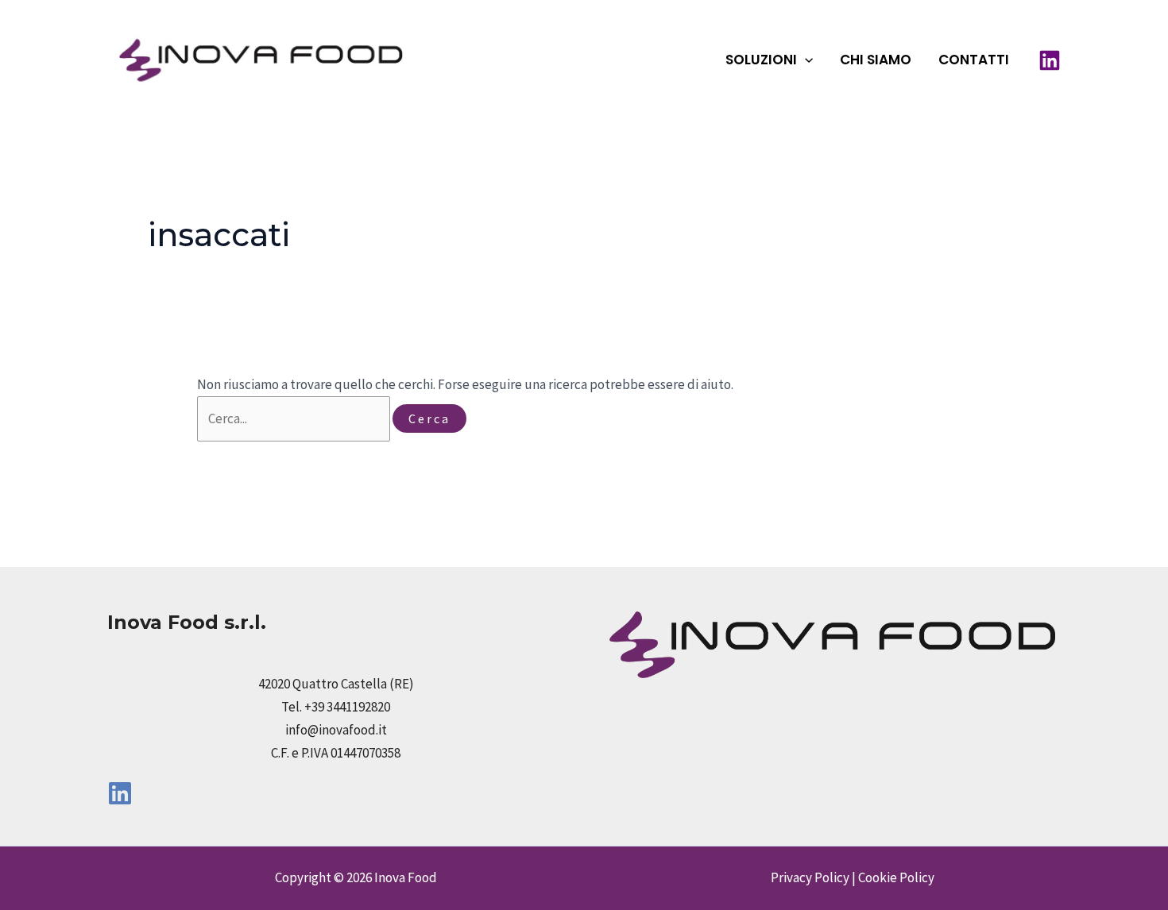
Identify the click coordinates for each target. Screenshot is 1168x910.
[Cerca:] (295, 418)
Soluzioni (761, 59)
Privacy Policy (810, 877)
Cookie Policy (896, 877)
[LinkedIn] (1049, 60)
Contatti (973, 59)
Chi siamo (875, 59)
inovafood (493, 59)
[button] (805, 59)
